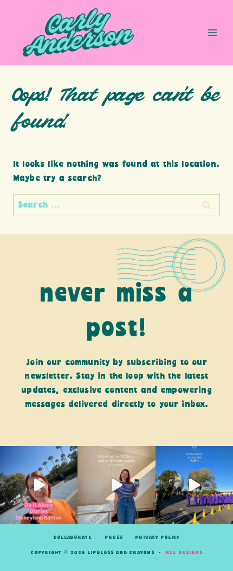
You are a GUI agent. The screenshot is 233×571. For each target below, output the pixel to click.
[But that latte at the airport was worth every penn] (116, 485)
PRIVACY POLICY (157, 537)
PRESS (114, 537)
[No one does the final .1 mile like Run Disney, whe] (194, 485)
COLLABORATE (73, 537)
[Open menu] (212, 32)
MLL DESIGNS (184, 552)
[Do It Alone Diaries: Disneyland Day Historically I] (38, 485)
